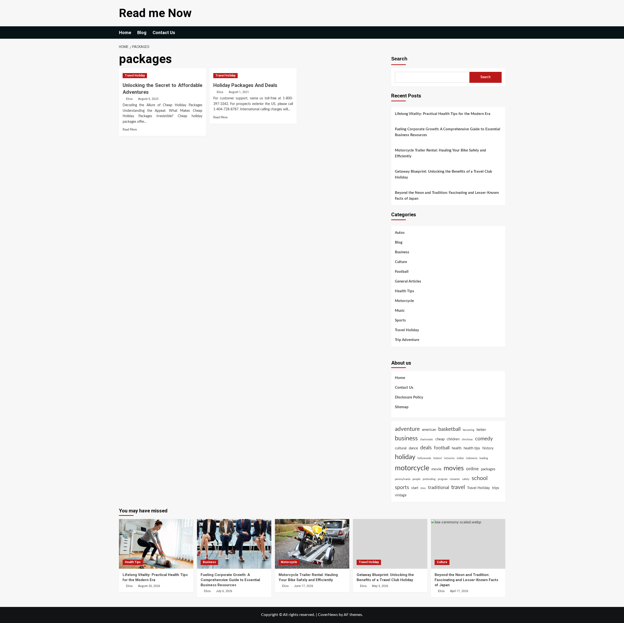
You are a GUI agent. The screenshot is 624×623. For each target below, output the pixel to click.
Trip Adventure (407, 340)
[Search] (502, 32)
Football (402, 272)
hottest (437, 458)
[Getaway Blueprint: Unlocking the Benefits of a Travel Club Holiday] (390, 543)
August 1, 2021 (239, 92)
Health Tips (404, 291)
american (429, 430)
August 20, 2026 (149, 586)
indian (460, 458)
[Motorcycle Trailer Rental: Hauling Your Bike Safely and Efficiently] (312, 543)
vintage (401, 495)
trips (495, 488)
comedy (484, 438)
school (480, 478)
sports (402, 487)
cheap (440, 439)
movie (436, 469)
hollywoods (424, 458)
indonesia (471, 458)
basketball (449, 429)
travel (458, 487)
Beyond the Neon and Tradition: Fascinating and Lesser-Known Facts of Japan (447, 195)
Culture (401, 262)
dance (413, 448)
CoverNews (328, 615)
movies (454, 468)
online (472, 469)
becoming (468, 430)
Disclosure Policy (409, 397)
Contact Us (164, 32)
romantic (455, 479)
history (488, 448)
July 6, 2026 (224, 591)
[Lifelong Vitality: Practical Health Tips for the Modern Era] (156, 543)
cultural (401, 448)
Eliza (129, 99)
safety (465, 479)
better (481, 430)
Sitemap (402, 407)
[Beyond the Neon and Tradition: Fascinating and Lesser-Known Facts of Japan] (468, 543)
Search (399, 58)
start (414, 488)
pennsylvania (402, 479)
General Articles (408, 281)
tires (423, 488)
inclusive (449, 458)
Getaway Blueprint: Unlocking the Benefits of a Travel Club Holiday (443, 174)
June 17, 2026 (303, 586)
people (416, 479)
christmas (467, 439)
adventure (407, 429)
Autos (400, 233)
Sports (400, 320)
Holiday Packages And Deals (245, 85)
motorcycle (412, 468)
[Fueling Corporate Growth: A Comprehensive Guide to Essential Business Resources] (234, 543)
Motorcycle (404, 301)
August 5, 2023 (148, 99)
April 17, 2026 (459, 591)
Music (400, 310)
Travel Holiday (135, 75)
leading (483, 458)
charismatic (426, 439)
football (441, 448)
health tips (472, 448)
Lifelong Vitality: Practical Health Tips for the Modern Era (442, 114)
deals (426, 447)
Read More (130, 129)
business (406, 438)
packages (488, 469)
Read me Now (155, 13)
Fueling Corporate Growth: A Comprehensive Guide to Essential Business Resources (447, 132)
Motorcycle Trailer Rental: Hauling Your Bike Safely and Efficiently (440, 153)
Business (402, 252)
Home (125, 32)
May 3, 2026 (380, 586)
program (443, 479)
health (456, 448)
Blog (141, 32)
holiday (405, 457)
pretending (429, 479)
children (453, 439)
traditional (438, 487)
